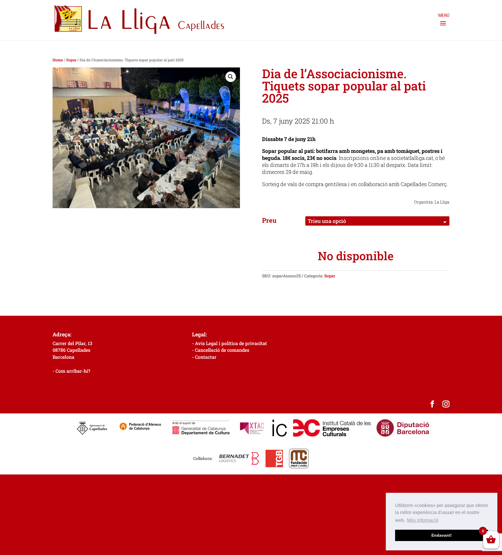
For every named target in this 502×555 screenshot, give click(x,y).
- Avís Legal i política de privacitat (229, 343)
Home (58, 60)
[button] (230, 77)
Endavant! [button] (441, 535)
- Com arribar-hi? (71, 371)
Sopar (71, 60)
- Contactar (204, 357)
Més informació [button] (422, 520)
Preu (269, 220)
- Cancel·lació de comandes (220, 350)
